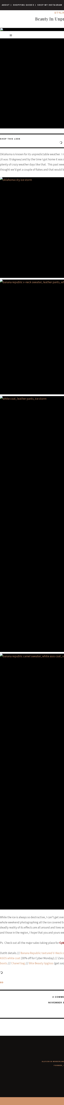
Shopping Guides (23, 5)
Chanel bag (18, 963)
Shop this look (10, 139)
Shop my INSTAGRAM (49, 5)
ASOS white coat (10, 958)
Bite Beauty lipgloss (41, 963)
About (6, 5)
